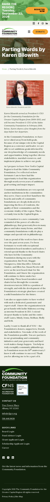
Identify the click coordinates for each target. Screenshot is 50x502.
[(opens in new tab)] (8, 393)
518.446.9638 (8, 418)
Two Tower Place (10, 405)
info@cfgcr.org (9, 413)
